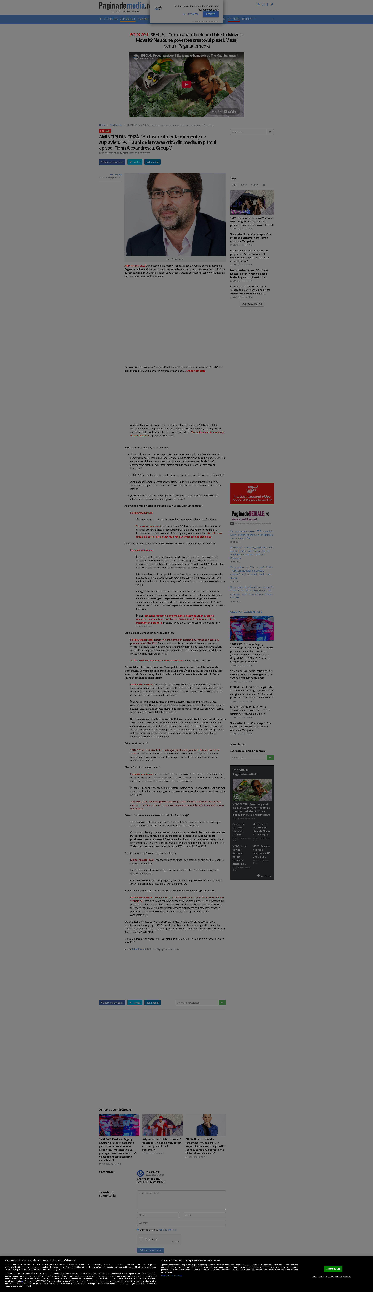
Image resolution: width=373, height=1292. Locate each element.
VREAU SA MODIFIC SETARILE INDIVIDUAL (332, 1276)
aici (22, 1281)
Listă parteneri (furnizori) (171, 1275)
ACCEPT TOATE (333, 1269)
